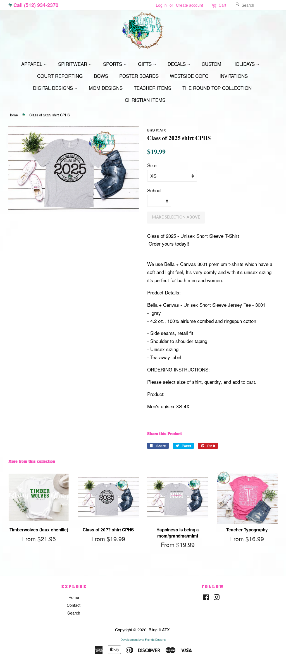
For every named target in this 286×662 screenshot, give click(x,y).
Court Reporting (60, 75)
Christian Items (145, 99)
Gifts (145, 63)
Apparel (32, 63)
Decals (177, 63)
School (154, 190)
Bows (101, 75)
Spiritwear (73, 63)
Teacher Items (152, 87)
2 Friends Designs (154, 640)
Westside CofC (189, 75)
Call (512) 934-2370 (35, 5)
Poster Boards (139, 75)
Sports (113, 63)
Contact (73, 605)
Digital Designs (53, 87)
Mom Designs (106, 87)
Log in (161, 5)
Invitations (234, 75)
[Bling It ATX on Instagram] (216, 598)
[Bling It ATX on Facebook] (206, 598)
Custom (211, 63)
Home (13, 114)
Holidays (244, 63)
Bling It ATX (159, 629)
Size (151, 165)
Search (73, 613)
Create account (189, 5)
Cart (222, 5)
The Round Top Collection (217, 87)
